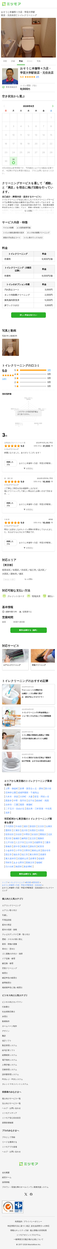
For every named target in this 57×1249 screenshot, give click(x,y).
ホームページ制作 (9, 1026)
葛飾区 (41, 838)
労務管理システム (9, 1069)
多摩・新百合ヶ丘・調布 (31, 788)
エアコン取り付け (9, 910)
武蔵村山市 (23, 858)
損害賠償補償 (7, 1122)
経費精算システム (9, 1055)
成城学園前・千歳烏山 (28, 792)
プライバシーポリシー (32, 1221)
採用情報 (6, 1182)
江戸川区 (9, 842)
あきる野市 (19, 862)
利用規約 (18, 1221)
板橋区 (17, 838)
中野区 (27, 834)
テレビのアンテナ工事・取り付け (16, 934)
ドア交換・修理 (8, 958)
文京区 (41, 826)
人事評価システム (9, 1065)
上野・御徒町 (11, 788)
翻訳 (4, 1036)
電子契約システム (9, 1060)
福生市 (17, 854)
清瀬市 (43, 854)
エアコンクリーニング (11, 905)
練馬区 (25, 838)
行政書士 (6, 1007)
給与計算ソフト (8, 1050)
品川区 (25, 830)
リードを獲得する (9, 1142)
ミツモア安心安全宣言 (11, 1118)
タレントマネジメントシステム (15, 1084)
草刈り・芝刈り (8, 949)
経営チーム (6, 1177)
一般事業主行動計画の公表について (28, 1239)
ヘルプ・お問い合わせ (11, 1108)
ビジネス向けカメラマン (12, 1002)
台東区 (49, 826)
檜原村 (19, 866)
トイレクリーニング (16, 882)
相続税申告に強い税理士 (12, 987)
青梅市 (8, 846)
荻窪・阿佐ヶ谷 (41, 796)
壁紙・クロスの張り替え (12, 939)
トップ (4, 882)
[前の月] (4, 106)
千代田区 (9, 826)
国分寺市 (46, 850)
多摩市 (33, 858)
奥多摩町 (28, 866)
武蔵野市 (38, 842)
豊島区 (43, 834)
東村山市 (36, 850)
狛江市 (25, 854)
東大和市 (34, 854)
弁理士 (5, 1016)
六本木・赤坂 (11, 796)
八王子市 (20, 842)
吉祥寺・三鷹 (11, 804)
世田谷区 (9, 834)
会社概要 (6, 1172)
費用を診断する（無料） (28, 630)
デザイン (6, 1031)
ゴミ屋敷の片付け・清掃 (12, 953)
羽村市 (8, 862)
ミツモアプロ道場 (9, 1147)
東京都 (28, 882)
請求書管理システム (10, 1074)
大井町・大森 (26, 796)
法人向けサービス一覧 (11, 1103)
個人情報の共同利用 (38, 1230)
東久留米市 (10, 858)
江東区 (17, 830)
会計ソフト (6, 1040)
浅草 (7, 812)
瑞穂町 (39, 862)
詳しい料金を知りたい (28, 315)
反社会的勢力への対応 (40, 1226)
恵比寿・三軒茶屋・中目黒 (39, 808)
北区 (50, 834)
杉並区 (35, 834)
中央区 (19, 826)
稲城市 (41, 858)
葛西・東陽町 (26, 804)
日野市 (27, 850)
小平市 (19, 850)
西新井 (8, 800)
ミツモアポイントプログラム (28, 1235)
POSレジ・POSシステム (12, 1079)
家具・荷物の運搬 (9, 944)
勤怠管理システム (9, 1045)
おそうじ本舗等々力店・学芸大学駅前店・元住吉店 (22, 885)
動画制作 (6, 1021)
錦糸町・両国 (42, 800)
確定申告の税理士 (9, 978)
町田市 (41, 846)
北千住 (31, 800)
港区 (26, 826)
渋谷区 (19, 834)
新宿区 (33, 826)
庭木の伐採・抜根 (9, 929)
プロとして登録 (8, 1137)
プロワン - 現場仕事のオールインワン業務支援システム (25, 1187)
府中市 (17, 846)
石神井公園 (10, 792)
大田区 (41, 830)
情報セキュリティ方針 (19, 1230)
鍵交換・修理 (7, 963)
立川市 (29, 842)
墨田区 (8, 830)
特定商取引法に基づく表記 (19, 1226)
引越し (5, 915)
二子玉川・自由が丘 (15, 808)
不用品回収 (6, 920)
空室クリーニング (9, 968)
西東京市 (30, 862)
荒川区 (8, 838)
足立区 (33, 838)
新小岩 (48, 788)
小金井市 (9, 850)
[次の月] (53, 106)
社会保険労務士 (8, 1011)
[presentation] (5, 61)
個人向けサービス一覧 (11, 1098)
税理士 (5, 973)
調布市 (33, 846)
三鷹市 (47, 842)
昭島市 (25, 846)
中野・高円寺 (20, 800)
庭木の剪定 (6, 925)
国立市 (8, 854)
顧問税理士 (6, 982)
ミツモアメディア (9, 1113)
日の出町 (9, 866)
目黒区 (33, 830)
